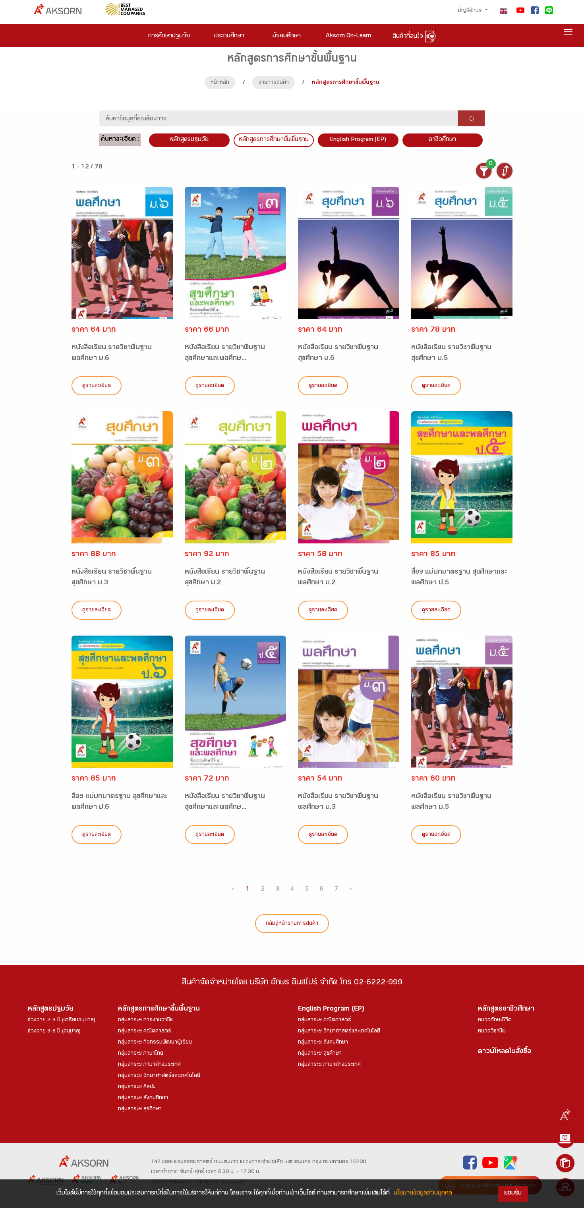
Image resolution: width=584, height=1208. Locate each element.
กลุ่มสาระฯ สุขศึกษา (140, 1109)
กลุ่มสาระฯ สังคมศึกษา (143, 1098)
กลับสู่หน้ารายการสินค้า (292, 924)
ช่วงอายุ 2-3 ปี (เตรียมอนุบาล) (61, 1020)
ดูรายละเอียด (96, 386)
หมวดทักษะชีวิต (495, 1020)
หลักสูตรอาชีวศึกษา (506, 1010)
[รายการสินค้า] (565, 1163)
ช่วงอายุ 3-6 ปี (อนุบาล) (54, 1031)
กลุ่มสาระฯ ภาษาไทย (140, 1053)
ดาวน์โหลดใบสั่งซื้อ (504, 1052)
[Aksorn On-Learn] (565, 1139)
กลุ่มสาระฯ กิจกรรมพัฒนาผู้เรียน (155, 1042)
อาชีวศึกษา (442, 140)
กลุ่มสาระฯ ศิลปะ (136, 1087)
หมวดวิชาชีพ (492, 1031)
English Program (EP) (358, 140)
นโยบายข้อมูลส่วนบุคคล (423, 1193)
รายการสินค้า (273, 83)
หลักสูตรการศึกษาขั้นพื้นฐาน (274, 140)
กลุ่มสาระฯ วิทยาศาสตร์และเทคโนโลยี (159, 1076)
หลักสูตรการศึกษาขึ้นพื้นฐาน (159, 1010)
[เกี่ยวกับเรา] (565, 1115)
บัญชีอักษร (470, 11)
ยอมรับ (513, 1193)
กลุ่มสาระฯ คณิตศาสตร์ (144, 1031)
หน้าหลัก (220, 83)
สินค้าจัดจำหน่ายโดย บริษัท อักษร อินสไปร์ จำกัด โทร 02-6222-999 (292, 983)
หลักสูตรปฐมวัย (50, 1010)
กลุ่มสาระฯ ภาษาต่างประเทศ (149, 1065)
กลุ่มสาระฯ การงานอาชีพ (146, 1020)
